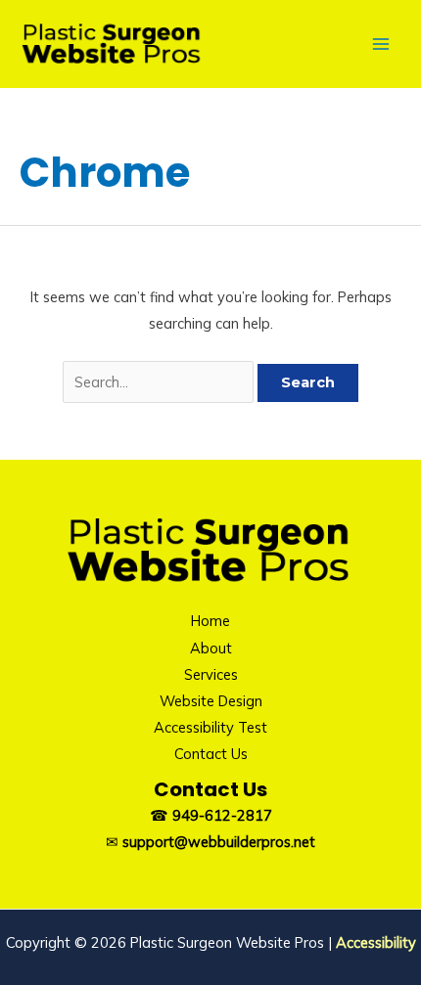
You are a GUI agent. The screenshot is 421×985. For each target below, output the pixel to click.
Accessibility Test (210, 727)
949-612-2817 (222, 815)
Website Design (211, 701)
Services (211, 674)
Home (210, 620)
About (211, 648)
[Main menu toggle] (380, 44)
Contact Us (211, 753)
